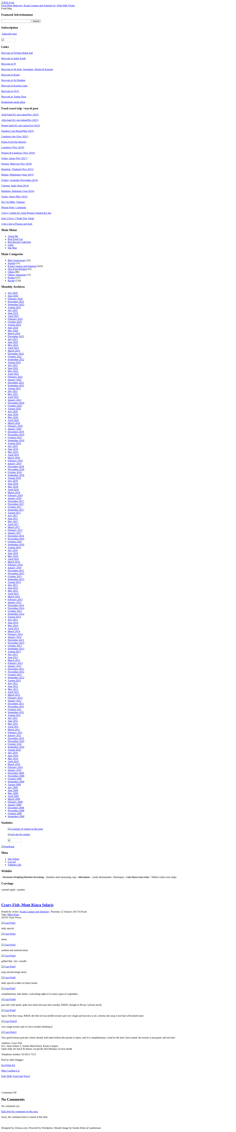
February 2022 (15, 376)
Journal (11, 263)
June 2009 (13, 790)
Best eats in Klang (10, 74)
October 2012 (15, 674)
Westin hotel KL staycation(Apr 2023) (20, 125)
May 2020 (13, 417)
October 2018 (15, 472)
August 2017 (14, 512)
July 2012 (13, 683)
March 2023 (14, 350)
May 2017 (13, 521)
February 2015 (15, 599)
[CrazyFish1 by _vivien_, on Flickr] (8, 923)
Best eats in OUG (10, 91)
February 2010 (15, 767)
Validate (14, 864)
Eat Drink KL (8, 1065)
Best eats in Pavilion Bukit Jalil (17, 53)
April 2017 (13, 524)
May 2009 (13, 793)
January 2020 (14, 429)
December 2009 (16, 773)
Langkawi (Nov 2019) (12, 147)
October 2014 (15, 611)
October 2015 (15, 576)
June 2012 (13, 686)
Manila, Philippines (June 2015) (17, 174)
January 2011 (14, 735)
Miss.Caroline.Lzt (10, 1070)
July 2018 (13, 481)
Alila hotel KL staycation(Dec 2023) (19, 120)
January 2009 (14, 804)
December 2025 (16, 301)
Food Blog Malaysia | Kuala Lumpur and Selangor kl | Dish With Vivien (38, 5)
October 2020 (15, 405)
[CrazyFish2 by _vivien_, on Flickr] (8, 933)
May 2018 (13, 486)
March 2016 (14, 562)
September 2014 (16, 614)
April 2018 (13, 489)
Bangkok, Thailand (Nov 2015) (17, 169)
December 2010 (16, 738)
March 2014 (14, 631)
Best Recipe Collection (19, 242)
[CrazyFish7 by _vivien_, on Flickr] (8, 988)
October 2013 (15, 645)
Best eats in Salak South (13, 58)
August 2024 (14, 324)
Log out (12, 861)
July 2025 (13, 310)
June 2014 (13, 622)
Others (11, 272)
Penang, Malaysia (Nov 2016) (16, 163)
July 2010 (13, 752)
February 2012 (15, 697)
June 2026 (13, 295)
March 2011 (14, 729)
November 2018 (16, 469)
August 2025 (14, 307)
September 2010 (16, 747)
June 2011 (13, 721)
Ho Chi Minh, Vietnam (13, 202)
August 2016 (14, 547)
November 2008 (16, 810)
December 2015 (16, 570)
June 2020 (13, 414)
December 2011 (16, 703)
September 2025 (16, 304)
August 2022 (14, 362)
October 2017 (15, 507)
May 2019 (13, 452)
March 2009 (14, 799)
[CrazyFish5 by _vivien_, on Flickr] (8, 966)
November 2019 (16, 434)
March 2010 (14, 764)
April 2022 (13, 374)
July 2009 (13, 787)
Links (10, 245)
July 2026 (13, 293)
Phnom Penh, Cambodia (13, 207)
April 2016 (13, 559)
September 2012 (16, 677)
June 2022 (13, 368)
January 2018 (14, 498)
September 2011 (16, 712)
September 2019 (16, 440)
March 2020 (14, 423)
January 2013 (14, 666)
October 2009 (15, 778)
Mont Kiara (13, 914)
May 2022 (13, 371)
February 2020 (15, 426)
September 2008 (16, 816)
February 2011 (15, 732)
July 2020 (13, 411)
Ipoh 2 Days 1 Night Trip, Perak (17, 218)
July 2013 (13, 654)
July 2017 (13, 515)
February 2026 (15, 298)
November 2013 (16, 643)
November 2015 (16, 573)
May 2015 (13, 590)
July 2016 (13, 550)
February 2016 (15, 564)
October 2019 (15, 437)
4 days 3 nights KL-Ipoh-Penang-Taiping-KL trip (26, 213)
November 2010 (16, 741)
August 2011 (14, 715)
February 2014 (15, 634)
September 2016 (16, 544)
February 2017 (15, 530)
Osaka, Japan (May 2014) (14, 196)
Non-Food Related (17, 269)
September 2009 (16, 781)
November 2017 (16, 504)
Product (12, 277)
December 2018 (16, 466)
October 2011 (15, 709)
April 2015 (13, 593)
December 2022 (16, 353)
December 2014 (16, 605)
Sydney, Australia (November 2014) (19, 180)
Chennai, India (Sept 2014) (15, 185)
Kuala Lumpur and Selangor (22, 266)
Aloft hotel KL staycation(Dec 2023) (20, 114)
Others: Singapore (17, 274)
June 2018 (13, 483)
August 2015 (14, 582)
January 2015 (14, 602)
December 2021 (16, 382)
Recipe (11, 280)
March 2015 (14, 596)
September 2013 (16, 648)
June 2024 (13, 327)
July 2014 (13, 619)
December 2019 (16, 431)
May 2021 (13, 394)
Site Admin (13, 859)
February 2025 (15, 319)
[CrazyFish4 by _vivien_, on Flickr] (8, 955)
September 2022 (16, 359)
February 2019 (15, 460)
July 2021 (13, 391)
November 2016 (16, 538)
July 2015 (13, 585)
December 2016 (16, 536)
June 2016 (13, 553)
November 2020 (16, 402)
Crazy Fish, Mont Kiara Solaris (27, 905)
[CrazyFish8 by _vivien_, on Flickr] (8, 999)
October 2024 (15, 322)
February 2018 (15, 495)
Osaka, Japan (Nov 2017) (14, 158)
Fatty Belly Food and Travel (15, 1076)
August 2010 (14, 750)
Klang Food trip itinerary (13, 142)
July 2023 (13, 339)
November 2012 (16, 671)
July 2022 (13, 365)
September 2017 (16, 509)
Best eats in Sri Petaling (13, 80)
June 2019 (13, 449)
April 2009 (13, 796)
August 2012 (14, 680)
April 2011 (13, 726)
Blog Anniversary (17, 260)
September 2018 (16, 475)
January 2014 (14, 637)
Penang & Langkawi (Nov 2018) (18, 153)
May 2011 (13, 723)
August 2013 (14, 651)
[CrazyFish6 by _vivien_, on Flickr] (8, 977)
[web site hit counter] (19, 834)
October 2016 (15, 541)
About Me (13, 236)
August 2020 (14, 408)
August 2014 (14, 616)
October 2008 (15, 813)
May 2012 (13, 689)
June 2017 (13, 518)
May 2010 (13, 758)
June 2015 (13, 588)
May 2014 (13, 625)
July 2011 (12, 718)
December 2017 (16, 501)
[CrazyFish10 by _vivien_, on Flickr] (9, 1021)
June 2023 (13, 342)
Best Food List (15, 239)
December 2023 (16, 336)
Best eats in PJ (8, 63)
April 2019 (13, 455)
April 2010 (13, 761)
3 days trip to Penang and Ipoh (16, 224)
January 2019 (14, 463)
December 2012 (16, 669)
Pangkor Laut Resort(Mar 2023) (17, 131)
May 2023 (13, 345)
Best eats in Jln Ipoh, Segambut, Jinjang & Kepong (27, 69)
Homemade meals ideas (13, 102)
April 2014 (13, 628)
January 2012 (14, 700)
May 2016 (13, 556)
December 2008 (16, 807)
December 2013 (16, 640)
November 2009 (16, 776)
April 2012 (13, 692)
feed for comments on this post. (19, 1111)
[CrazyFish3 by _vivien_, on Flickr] (8, 944)
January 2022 (14, 379)
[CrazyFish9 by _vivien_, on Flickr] (8, 1010)
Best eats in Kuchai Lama (14, 85)
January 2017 (14, 533)
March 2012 (14, 695)
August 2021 (14, 388)
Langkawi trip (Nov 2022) (14, 136)
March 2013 (14, 660)
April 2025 (13, 316)
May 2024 (13, 330)
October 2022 (15, 356)
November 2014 (16, 608)
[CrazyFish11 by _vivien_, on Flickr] (9, 1032)
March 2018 (14, 492)
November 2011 (16, 706)
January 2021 (14, 400)
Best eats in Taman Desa (13, 96)
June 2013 (13, 657)
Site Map (12, 247)
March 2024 (14, 333)
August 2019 (14, 443)
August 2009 (14, 784)
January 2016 (14, 567)
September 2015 (16, 579)
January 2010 (14, 770)
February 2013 (15, 663)
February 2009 (15, 802)
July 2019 (13, 446)
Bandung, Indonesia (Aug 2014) (17, 191)
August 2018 (14, 478)
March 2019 (14, 457)
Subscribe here (9, 33)
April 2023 (13, 348)
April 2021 (13, 397)
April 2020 (13, 420)
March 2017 (14, 527)
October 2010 (15, 744)
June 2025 (13, 313)
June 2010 (13, 755)
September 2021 (16, 385)
